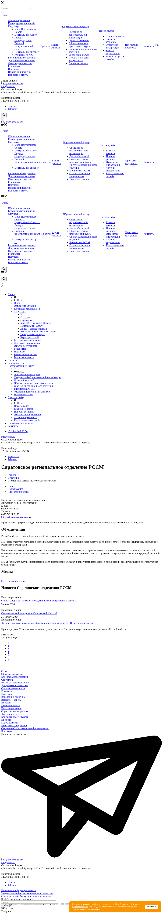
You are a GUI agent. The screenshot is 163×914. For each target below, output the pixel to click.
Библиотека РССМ (79, 54)
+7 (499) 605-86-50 (13, 83)
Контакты (149, 46)
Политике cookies (80, 907)
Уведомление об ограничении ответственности (27, 893)
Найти (5, 905)
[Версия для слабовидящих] (2, 118)
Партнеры (13, 69)
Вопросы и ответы (18, 74)
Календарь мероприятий (21, 23)
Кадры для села (55, 46)
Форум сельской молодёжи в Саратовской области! (29, 613)
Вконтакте (13, 106)
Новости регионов (111, 40)
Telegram (12, 109)
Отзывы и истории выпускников (79, 59)
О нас (5, 15)
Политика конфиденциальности (18, 890)
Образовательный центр (75, 26)
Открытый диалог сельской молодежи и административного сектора (38, 600)
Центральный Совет (25, 34)
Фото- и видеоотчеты (113, 52)
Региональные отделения (21, 57)
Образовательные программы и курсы (79, 45)
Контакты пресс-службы (14, 717)
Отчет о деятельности (20, 63)
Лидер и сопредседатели (23, 39)
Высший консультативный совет (23, 46)
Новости (6, 702)
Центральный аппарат (26, 52)
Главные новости (115, 36)
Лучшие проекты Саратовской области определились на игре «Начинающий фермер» (48, 623)
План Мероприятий (18, 491)
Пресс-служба (106, 30)
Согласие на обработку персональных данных (26, 896)
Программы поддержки (131, 46)
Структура (14, 26)
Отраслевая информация (112, 46)
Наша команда (15, 489)
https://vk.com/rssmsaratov (14, 517)
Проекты (45, 46)
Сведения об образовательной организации (78, 35)
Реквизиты (14, 66)
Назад (20, 300)
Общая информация (19, 20)
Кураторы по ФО (23, 54)
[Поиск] (2, 12)
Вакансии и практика (20, 72)
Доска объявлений (79, 40)
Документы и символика (21, 60)
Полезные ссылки (78, 63)
